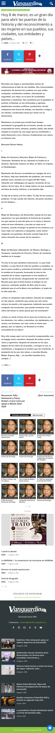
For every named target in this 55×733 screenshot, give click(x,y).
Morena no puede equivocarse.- (7, 436)
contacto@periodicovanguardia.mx (33, 622)
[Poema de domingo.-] (9, 447)
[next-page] (29, 506)
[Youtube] (41, 628)
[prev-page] (26, 506)
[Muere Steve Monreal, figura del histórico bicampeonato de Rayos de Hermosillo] (8, 688)
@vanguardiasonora (27, 597)
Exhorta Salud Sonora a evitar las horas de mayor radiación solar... (35, 667)
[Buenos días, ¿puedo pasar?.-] (27, 426)
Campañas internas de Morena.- (27, 501)
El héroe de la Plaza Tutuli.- (44, 436)
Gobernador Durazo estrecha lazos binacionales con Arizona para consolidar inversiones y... (32, 655)
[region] (27, 71)
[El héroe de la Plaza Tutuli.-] (45, 426)
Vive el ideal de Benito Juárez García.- (27, 480)
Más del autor (38, 415)
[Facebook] (14, 628)
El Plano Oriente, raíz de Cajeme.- (8, 480)
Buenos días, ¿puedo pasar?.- (26, 436)
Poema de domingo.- (8, 457)
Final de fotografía (9, 578)
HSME (3, 564)
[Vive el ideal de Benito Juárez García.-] (27, 470)
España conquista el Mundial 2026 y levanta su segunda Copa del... (33, 698)
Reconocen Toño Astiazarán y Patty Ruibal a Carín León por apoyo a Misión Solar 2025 (13, 401)
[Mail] (25, 628)
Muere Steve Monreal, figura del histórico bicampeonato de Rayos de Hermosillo (33, 686)
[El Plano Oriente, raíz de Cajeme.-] (9, 470)
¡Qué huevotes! (46, 395)
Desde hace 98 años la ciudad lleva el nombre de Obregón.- (45, 458)
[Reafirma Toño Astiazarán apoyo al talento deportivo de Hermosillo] (8, 644)
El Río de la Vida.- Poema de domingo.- (8, 501)
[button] (27, 530)
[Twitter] (36, 628)
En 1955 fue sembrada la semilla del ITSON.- (45, 480)
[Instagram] (19, 628)
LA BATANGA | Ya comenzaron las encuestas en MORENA (27, 560)
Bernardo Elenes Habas (21, 10)
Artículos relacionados (20, 415)
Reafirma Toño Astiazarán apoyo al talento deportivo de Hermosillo (32, 641)
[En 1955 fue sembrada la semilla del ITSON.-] (45, 470)
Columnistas (6, 10)
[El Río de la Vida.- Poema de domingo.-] (9, 491)
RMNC (6, 43)
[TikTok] (30, 628)
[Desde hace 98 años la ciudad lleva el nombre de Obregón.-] (45, 447)
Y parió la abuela (9, 551)
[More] (40, 56)
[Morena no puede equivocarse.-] (9, 426)
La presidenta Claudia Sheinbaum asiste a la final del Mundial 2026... (35, 711)
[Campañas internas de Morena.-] (27, 491)
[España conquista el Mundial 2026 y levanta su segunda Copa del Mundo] (8, 701)
